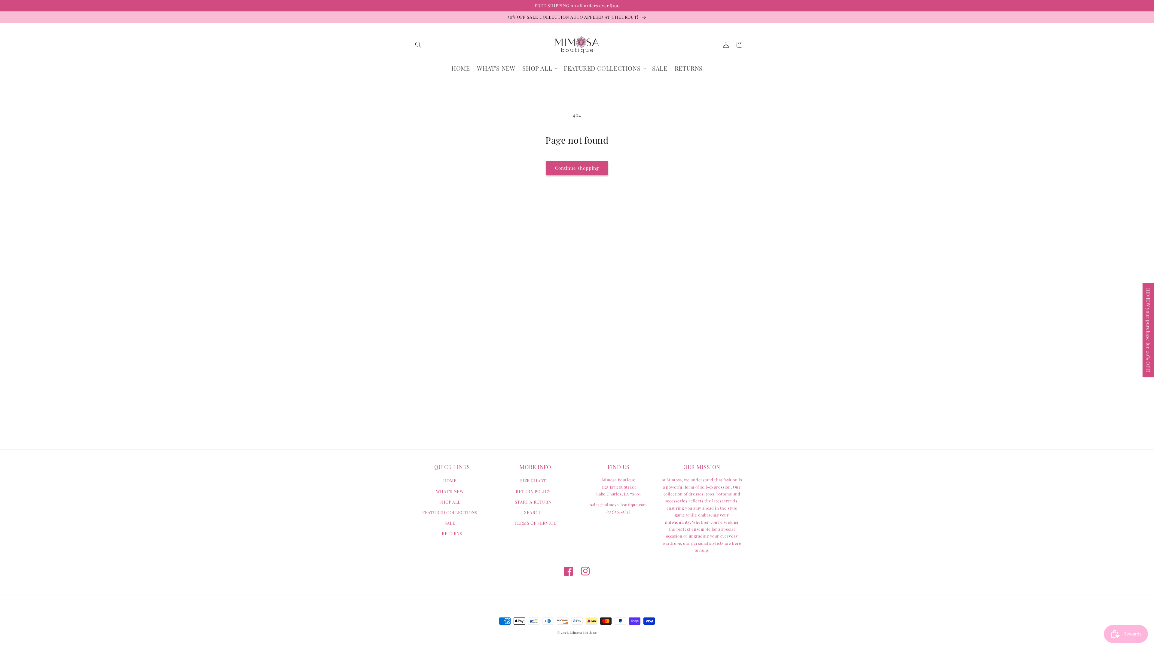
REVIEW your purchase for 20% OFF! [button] (1148, 330)
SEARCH (533, 512)
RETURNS (452, 533)
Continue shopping (577, 168)
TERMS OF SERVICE (535, 523)
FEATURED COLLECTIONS (450, 512)
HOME (449, 480)
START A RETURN (533, 502)
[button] (418, 44)
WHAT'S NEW (450, 491)
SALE (449, 523)
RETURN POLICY (533, 491)
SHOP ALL (449, 502)
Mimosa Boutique (583, 632)
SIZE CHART (533, 480)
